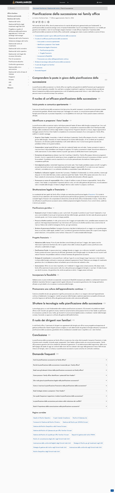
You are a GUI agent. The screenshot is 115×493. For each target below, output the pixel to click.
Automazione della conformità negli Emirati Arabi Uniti (85, 447)
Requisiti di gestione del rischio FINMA (83, 435)
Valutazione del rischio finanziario (19, 38)
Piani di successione (15, 59)
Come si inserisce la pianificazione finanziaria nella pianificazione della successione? (60, 386)
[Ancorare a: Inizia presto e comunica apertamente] (70, 104)
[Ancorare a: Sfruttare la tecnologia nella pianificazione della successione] (104, 303)
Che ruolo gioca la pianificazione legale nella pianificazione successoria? (56, 381)
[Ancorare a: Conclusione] (49, 335)
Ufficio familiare (12, 13)
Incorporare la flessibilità (44, 56)
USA (10, 85)
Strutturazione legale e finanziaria (47, 47)
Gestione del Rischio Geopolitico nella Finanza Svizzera (49, 426)
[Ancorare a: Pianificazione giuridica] (53, 208)
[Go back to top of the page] (112, 490)
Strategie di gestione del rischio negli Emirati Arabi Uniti (49, 447)
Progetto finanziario (46, 53)
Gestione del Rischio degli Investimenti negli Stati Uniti (17, 25)
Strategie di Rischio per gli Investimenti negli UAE (88, 443)
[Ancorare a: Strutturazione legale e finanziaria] (66, 189)
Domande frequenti (40, 71)
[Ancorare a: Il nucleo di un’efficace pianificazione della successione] (99, 98)
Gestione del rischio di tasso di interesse (18, 73)
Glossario (10, 88)
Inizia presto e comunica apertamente (48, 42)
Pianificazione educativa (16, 62)
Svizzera (11, 80)
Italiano (100, 2)
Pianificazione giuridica (47, 50)
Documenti (62, 2)
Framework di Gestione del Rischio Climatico (46, 422)
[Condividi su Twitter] (36, 21)
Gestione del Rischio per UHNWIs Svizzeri (75, 422)
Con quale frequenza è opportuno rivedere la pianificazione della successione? (58, 396)
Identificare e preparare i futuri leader (48, 44)
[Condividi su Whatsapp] (45, 21)
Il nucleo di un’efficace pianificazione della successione (51, 39)
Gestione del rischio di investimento (15, 45)
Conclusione (38, 68)
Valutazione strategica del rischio (18, 41)
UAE (10, 82)
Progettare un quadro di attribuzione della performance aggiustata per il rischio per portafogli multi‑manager (18, 32)
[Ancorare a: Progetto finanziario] (50, 237)
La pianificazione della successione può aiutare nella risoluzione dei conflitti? (57, 401)
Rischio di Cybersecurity (80, 418)
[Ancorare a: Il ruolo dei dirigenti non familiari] (73, 320)
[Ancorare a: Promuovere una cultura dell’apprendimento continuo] (85, 289)
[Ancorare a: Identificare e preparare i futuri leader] (70, 120)
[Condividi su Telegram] (48, 21)
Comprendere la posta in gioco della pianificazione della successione (55, 36)
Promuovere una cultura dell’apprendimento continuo (53, 59)
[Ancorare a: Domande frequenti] (57, 354)
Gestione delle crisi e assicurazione (15, 68)
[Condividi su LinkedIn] (39, 21)
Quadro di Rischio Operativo (41, 418)
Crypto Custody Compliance (61, 418)
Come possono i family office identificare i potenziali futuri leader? (54, 375)
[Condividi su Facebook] (33, 21)
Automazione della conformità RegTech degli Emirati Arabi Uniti (52, 443)
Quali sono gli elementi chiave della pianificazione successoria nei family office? (58, 370)
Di (67, 2)
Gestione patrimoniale (14, 16)
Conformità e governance (16, 64)
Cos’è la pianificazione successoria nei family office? (49, 360)
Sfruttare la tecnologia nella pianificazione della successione (52, 62)
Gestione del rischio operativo (17, 51)
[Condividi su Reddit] (42, 21)
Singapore (12, 77)
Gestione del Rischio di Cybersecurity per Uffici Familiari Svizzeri (52, 430)
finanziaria (92, 194)
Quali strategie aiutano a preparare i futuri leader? (49, 391)
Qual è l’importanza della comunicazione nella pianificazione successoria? (56, 406)
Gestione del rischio (13, 19)
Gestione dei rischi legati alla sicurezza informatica (17, 55)
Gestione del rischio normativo (18, 49)
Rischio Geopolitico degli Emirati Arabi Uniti (46, 451)
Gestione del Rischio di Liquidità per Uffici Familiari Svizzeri (51, 435)
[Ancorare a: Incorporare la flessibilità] (58, 275)
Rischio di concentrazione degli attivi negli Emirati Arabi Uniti (51, 439)
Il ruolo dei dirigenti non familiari (44, 65)
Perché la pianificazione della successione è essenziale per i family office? (56, 365)
